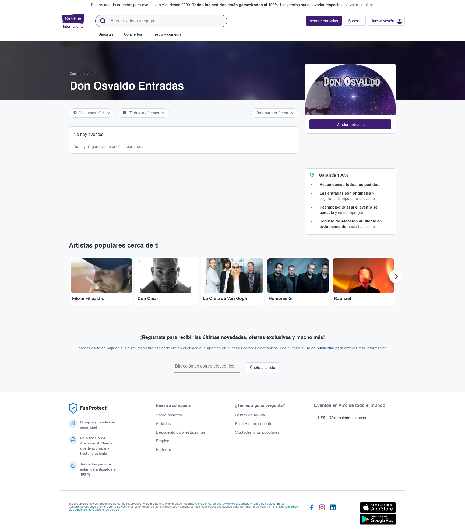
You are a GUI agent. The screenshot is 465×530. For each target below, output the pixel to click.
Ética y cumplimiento (253, 423)
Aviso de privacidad (236, 503)
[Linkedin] (333, 514)
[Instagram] (322, 514)
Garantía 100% (333, 175)
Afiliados (163, 423)
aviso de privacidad (317, 348)
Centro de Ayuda (250, 415)
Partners (163, 449)
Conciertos (78, 73)
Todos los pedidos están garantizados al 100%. (235, 4)
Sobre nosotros (169, 415)
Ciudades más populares (257, 432)
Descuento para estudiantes (181, 432)
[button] (350, 124)
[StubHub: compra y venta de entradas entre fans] (73, 21)
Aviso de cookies (264, 503)
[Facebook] (311, 514)
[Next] (396, 276)
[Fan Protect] (88, 408)
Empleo (163, 441)
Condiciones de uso (208, 503)
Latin (93, 73)
